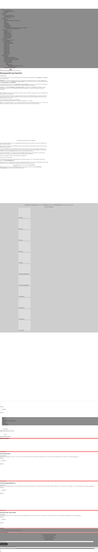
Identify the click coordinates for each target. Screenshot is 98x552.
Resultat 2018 (6, 52)
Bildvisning (4, 417)
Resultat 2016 (6, 54)
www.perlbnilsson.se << (9, 160)
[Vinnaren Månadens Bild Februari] (8, 480)
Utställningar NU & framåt (9, 16)
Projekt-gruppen (7, 37)
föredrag (4, 421)
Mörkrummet (6, 24)
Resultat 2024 (6, 46)
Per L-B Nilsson (5, 424)
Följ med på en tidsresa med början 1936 (12, 20)
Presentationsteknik (8, 60)
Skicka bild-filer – (9, 64)
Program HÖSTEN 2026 (8, 15)
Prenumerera (3, 544)
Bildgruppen (6, 31)
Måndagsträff (5, 423)
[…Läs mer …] (75, 456)
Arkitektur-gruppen (8, 30)
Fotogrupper (4, 29)
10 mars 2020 (2, 485)
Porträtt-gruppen (7, 36)
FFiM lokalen (6, 23)
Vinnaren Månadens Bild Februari (7, 483)
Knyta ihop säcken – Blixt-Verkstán (8, 512)
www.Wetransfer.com (12, 66)
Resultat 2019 (6, 51)
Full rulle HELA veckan (5, 453)
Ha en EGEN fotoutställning (9, 57)
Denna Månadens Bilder (8, 43)
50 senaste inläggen (8, 10)
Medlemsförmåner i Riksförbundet (13, 28)
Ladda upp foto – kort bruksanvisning (11, 59)
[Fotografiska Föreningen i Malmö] (38, 7)
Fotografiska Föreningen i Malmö (8, 420)
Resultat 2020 (6, 50)
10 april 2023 (2, 514)
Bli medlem (6, 19)
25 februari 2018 (3, 455)
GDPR (5, 21)
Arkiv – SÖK (6, 12)
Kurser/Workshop (7, 17)
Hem (3, 9)
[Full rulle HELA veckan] (8, 450)
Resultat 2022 (6, 48)
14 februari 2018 (3, 75)
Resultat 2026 (6, 44)
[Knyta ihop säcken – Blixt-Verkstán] (8, 509)
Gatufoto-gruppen (7, 34)
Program (4, 14)
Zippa (7, 63)
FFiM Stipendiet (7, 26)
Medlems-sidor (5, 55)
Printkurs (6, 56)
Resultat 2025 (6, 45)
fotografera (4, 419)
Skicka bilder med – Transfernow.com (15, 65)
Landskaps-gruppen (8, 35)
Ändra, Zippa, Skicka (8, 61)
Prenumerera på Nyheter (9, 39)
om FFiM (4, 18)
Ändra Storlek (9, 62)
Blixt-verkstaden (7, 33)
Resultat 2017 (6, 53)
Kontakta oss (4, 38)
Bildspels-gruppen (7, 32)
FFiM (3, 418)
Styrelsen (6, 22)
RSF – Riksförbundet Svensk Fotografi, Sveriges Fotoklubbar (15, 27)
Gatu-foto (4, 422)
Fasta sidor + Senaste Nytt (9, 11)
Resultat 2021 (6, 49)
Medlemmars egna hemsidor (9, 67)
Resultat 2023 (6, 47)
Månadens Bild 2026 (6, 40)
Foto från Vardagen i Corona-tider (11, 58)
